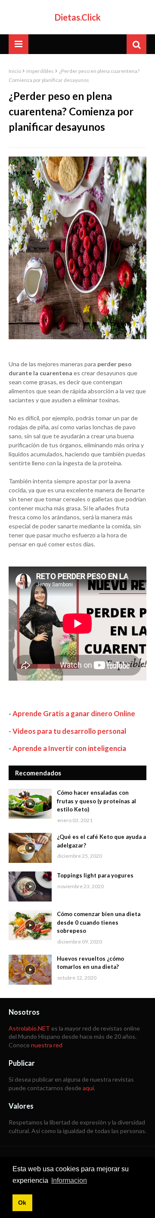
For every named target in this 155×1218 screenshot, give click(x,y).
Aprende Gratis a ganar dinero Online (73, 713)
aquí (88, 1087)
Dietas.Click (78, 17)
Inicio (15, 71)
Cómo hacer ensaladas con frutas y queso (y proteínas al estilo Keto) (96, 801)
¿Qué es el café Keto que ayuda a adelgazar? (101, 841)
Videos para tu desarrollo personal (69, 731)
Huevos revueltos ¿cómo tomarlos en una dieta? (90, 963)
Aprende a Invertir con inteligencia (69, 748)
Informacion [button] (69, 1180)
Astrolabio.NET (29, 1028)
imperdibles (40, 71)
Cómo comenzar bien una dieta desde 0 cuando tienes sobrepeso (98, 922)
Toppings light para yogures (95, 875)
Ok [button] (22, 1202)
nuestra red (46, 1045)
